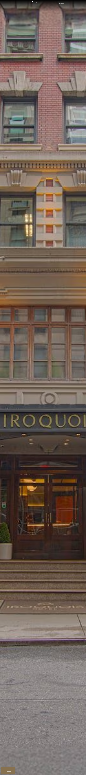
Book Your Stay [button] (77, 3)
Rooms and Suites (11, 3)
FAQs (29, 3)
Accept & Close (5, 772)
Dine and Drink (22, 3)
